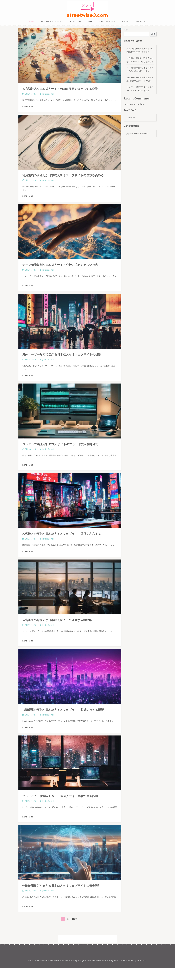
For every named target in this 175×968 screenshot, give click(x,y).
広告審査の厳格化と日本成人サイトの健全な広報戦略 (57, 620)
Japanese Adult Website (137, 133)
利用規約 (125, 21)
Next (74, 919)
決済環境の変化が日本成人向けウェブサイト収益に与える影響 (63, 710)
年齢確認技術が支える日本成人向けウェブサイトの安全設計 (61, 885)
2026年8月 (131, 117)
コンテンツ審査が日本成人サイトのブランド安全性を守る (60, 444)
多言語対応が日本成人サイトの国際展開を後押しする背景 (60, 89)
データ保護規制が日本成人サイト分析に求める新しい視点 (60, 265)
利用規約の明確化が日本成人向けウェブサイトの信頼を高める (63, 175)
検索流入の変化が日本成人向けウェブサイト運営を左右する (61, 534)
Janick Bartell (48, 94)
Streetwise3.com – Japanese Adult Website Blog (56, 960)
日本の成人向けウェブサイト (52, 21)
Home (31, 21)
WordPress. (142, 960)
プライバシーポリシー (107, 21)
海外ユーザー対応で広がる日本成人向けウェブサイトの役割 (61, 354)
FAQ (90, 21)
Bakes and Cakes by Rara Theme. (111, 960)
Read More (28, 106)
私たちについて (75, 21)
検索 (126, 30)
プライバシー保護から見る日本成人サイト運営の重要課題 (60, 796)
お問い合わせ (141, 21)
